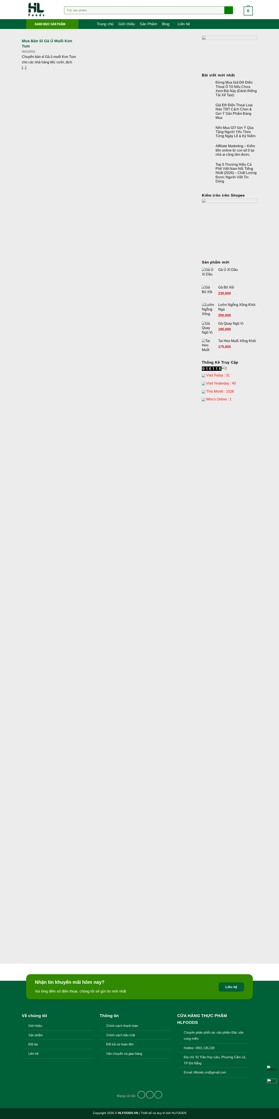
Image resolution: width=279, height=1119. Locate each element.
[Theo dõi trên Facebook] (141, 1095)
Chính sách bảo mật (120, 1035)
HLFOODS (179, 1113)
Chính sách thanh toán (122, 1026)
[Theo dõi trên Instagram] (150, 1095)
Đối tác (33, 1044)
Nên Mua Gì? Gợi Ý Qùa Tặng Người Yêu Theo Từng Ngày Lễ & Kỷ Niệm (235, 132)
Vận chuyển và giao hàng (124, 1053)
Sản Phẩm (148, 24)
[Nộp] (228, 10)
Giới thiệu (126, 24)
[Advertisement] (229, 474)
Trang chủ (105, 24)
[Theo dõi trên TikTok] (158, 1095)
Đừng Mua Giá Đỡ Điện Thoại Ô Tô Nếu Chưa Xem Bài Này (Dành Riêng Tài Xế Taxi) (236, 89)
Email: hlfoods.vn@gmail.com (205, 1072)
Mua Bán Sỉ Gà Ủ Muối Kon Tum (47, 43)
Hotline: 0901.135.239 (199, 1048)
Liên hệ (184, 24)
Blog (165, 24)
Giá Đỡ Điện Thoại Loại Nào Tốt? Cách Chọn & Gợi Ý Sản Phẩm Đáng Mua (234, 111)
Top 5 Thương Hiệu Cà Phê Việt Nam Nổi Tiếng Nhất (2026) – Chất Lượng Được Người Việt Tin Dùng (236, 173)
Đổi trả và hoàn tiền (120, 1044)
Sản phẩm (35, 1035)
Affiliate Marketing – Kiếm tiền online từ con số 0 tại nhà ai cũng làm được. (235, 150)
